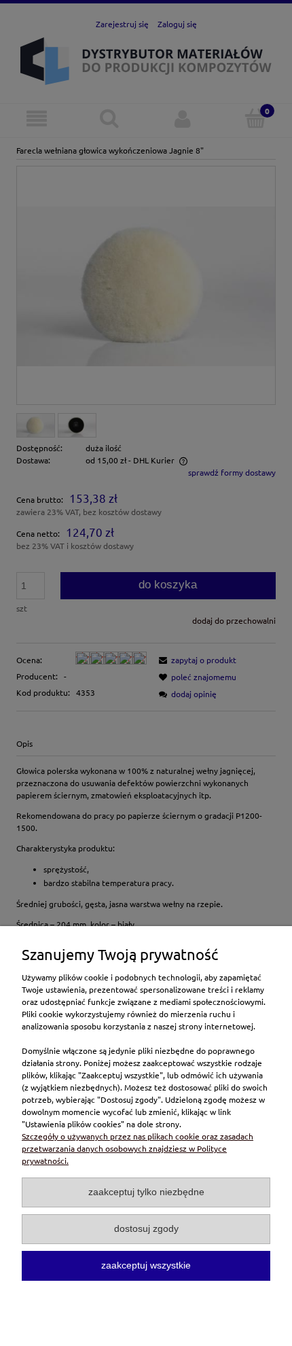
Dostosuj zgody (146, 1229)
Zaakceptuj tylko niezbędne (146, 1192)
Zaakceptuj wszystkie (146, 1265)
